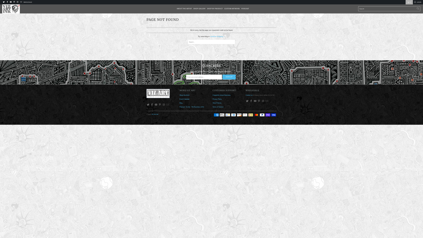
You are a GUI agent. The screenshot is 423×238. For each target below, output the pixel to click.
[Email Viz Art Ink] (21, 2)
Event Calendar (184, 99)
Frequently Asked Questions (222, 95)
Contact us (249, 95)
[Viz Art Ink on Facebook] (7, 2)
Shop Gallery (199, 9)
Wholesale (28, 2)
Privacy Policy (217, 99)
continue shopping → (217, 36)
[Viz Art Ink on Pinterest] (14, 2)
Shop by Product (215, 9)
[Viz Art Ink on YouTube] (11, 2)
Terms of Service (218, 107)
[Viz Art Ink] (35, 8)
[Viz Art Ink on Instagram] (17, 2)
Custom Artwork (232, 9)
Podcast (245, 9)
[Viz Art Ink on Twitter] (4, 2)
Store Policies (217, 103)
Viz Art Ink (155, 114)
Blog (181, 103)
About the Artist (184, 9)
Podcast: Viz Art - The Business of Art (192, 107)
